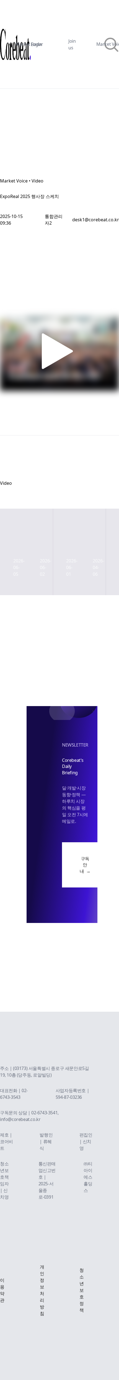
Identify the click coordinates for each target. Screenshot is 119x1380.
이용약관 (2, 1290)
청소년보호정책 (81, 1290)
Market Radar (29, 44)
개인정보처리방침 (42, 1290)
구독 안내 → (85, 865)
